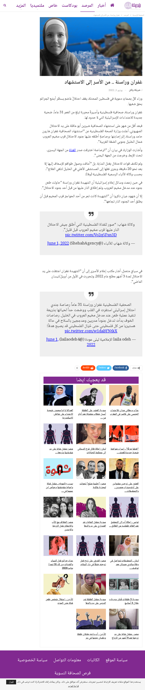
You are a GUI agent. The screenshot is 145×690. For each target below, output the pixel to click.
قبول (11, 682)
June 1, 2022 (58, 243)
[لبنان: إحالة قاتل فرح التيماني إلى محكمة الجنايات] (91, 433)
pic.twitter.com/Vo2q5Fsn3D (91, 235)
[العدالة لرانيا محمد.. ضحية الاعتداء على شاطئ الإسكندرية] (58, 395)
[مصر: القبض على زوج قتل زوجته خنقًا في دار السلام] (91, 545)
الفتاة (72, 150)
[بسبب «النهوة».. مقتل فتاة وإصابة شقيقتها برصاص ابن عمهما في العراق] (58, 468)
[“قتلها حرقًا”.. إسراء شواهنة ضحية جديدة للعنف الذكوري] (124, 433)
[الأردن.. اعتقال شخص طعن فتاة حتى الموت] (58, 584)
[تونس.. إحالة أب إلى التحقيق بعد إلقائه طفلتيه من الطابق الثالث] (124, 507)
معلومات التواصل (67, 660)
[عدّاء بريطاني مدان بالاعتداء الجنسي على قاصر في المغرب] (124, 395)
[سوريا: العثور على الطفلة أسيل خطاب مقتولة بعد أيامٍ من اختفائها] (91, 395)
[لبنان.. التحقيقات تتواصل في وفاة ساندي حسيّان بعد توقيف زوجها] (124, 545)
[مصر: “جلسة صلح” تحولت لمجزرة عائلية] (91, 468)
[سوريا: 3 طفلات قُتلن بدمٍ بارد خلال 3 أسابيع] (124, 584)
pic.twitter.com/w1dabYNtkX (91, 331)
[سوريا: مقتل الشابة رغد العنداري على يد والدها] (91, 507)
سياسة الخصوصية (32, 660)
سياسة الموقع (116, 660)
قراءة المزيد (73, 686)
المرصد (87, 6)
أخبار (102, 6)
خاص (52, 6)
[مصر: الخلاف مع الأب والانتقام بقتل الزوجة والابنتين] (58, 507)
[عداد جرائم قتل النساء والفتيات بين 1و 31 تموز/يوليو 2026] (58, 545)
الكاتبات (93, 660)
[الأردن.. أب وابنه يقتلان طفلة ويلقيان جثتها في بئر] (91, 619)
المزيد (21, 6)
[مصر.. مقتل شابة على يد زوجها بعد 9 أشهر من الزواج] (124, 619)
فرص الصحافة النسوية (72, 673)
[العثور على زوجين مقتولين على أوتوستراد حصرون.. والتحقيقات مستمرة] (124, 468)
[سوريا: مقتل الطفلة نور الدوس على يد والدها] (91, 584)
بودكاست (69, 6)
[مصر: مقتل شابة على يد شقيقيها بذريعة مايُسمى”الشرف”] (58, 433)
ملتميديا (37, 6)
